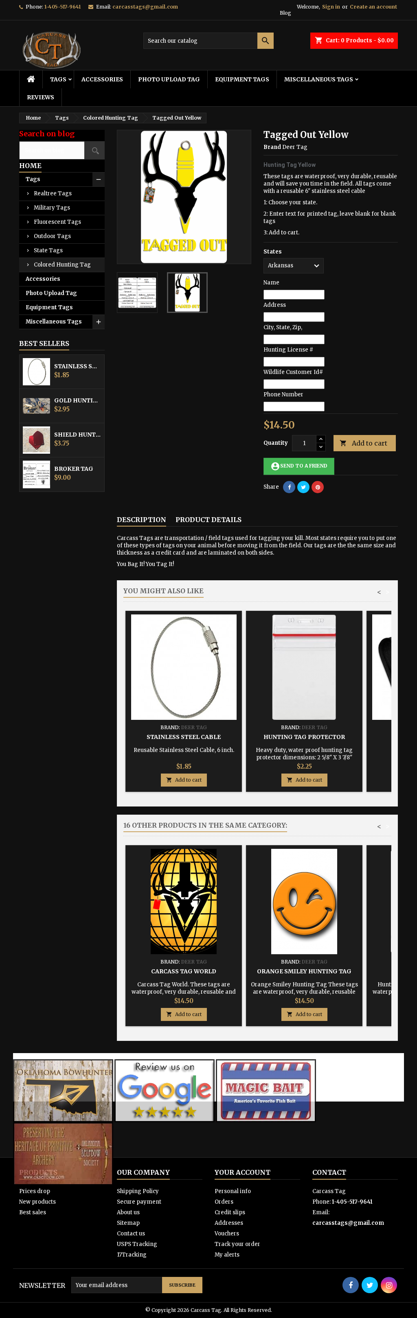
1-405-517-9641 (62, 7)
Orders (224, 1201)
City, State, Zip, (282, 327)
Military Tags (52, 207)
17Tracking (132, 1254)
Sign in (331, 7)
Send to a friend (298, 466)
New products (37, 1201)
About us (128, 1212)
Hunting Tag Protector (304, 737)
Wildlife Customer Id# (293, 372)
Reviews (40, 97)
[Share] (289, 487)
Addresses (229, 1223)
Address (274, 305)
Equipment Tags (242, 79)
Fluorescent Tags (57, 222)
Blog (285, 13)
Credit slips (230, 1212)
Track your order (237, 1244)
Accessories (102, 79)
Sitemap (128, 1223)
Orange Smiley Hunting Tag (304, 971)
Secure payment (139, 1201)
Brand (272, 147)
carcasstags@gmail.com (145, 7)
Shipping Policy (138, 1191)
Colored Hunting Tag (62, 264)
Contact (329, 1172)
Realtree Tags (53, 193)
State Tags (48, 250)
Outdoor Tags (52, 236)
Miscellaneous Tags (318, 79)
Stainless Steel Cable (77, 366)
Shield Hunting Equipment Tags (77, 434)
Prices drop (34, 1191)
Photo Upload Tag (169, 79)
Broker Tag (73, 469)
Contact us (131, 1233)
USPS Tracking (137, 1244)
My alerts (227, 1254)
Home (30, 166)
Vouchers (227, 1233)
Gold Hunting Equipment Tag (77, 400)
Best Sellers (44, 343)
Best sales (32, 1212)
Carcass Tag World (183, 971)
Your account (242, 1172)
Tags (58, 79)
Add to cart (363, 443)
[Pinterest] (318, 487)
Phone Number (283, 394)
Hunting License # (288, 349)
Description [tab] (141, 520)
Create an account (373, 7)
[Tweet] (303, 487)
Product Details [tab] (208, 520)
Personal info (233, 1191)
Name (271, 282)
